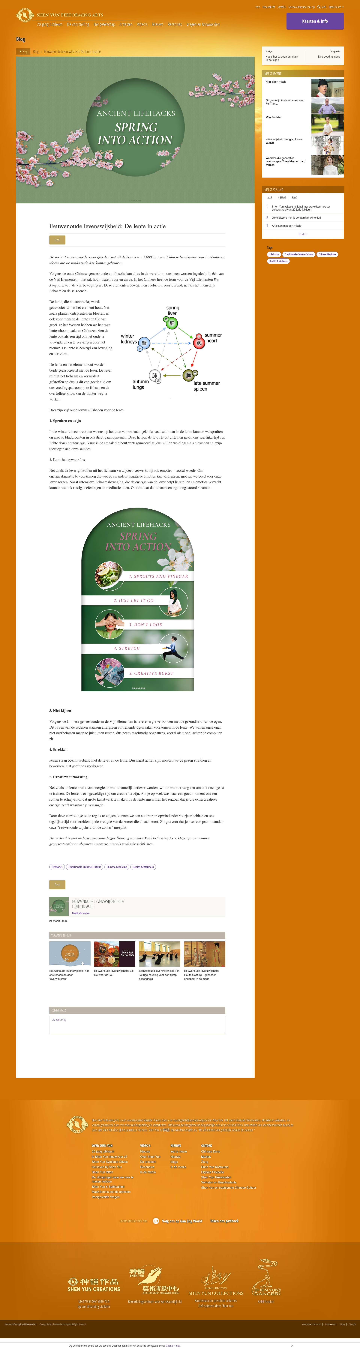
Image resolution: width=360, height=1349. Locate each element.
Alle (270, 198)
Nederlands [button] (335, 6)
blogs (174, 1162)
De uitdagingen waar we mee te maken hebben (113, 1179)
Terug (24, 51)
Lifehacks (57, 867)
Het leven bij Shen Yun (107, 1167)
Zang (204, 1162)
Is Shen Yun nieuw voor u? (109, 1157)
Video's (142, 24)
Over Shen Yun (102, 1145)
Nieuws (157, 24)
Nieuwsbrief (269, 7)
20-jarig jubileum (49, 24)
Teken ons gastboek (224, 1220)
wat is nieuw (179, 1151)
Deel (57, 239)
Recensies (175, 24)
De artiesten (148, 1162)
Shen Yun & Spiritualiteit (108, 1187)
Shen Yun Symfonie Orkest (110, 1162)
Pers (257, 7)
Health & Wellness (143, 867)
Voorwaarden (330, 1324)
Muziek (206, 1157)
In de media (148, 1172)
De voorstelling (78, 24)
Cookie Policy (173, 1345)
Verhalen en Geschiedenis (218, 1182)
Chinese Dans (210, 1151)
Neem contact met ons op (301, 7)
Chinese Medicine (117, 867)
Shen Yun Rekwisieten (216, 1177)
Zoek (323, 7)
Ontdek (282, 7)
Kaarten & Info (315, 21)
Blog (35, 51)
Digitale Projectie (212, 1172)
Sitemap (352, 1324)
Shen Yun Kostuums (214, 1167)
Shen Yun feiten (102, 1172)
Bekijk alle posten (81, 913)
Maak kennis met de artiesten (111, 1192)
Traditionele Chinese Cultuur (84, 867)
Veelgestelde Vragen (106, 1197)
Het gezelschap (104, 24)
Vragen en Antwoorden (203, 24)
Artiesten (126, 24)
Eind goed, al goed (329, 56)
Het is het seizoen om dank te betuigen (282, 58)
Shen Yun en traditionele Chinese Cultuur (228, 1188)
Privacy (342, 1324)
